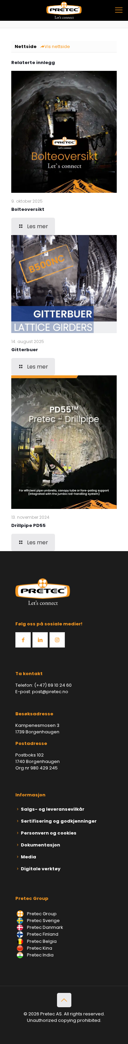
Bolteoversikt (27, 209)
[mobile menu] (119, 10)
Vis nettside (57, 46)
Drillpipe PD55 (28, 525)
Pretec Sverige (43, 920)
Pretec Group (41, 913)
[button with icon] (23, 640)
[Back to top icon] (64, 1000)
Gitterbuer (24, 349)
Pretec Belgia (41, 941)
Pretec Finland (42, 934)
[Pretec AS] (64, 10)
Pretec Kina (39, 948)
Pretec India (40, 955)
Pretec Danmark (44, 927)
